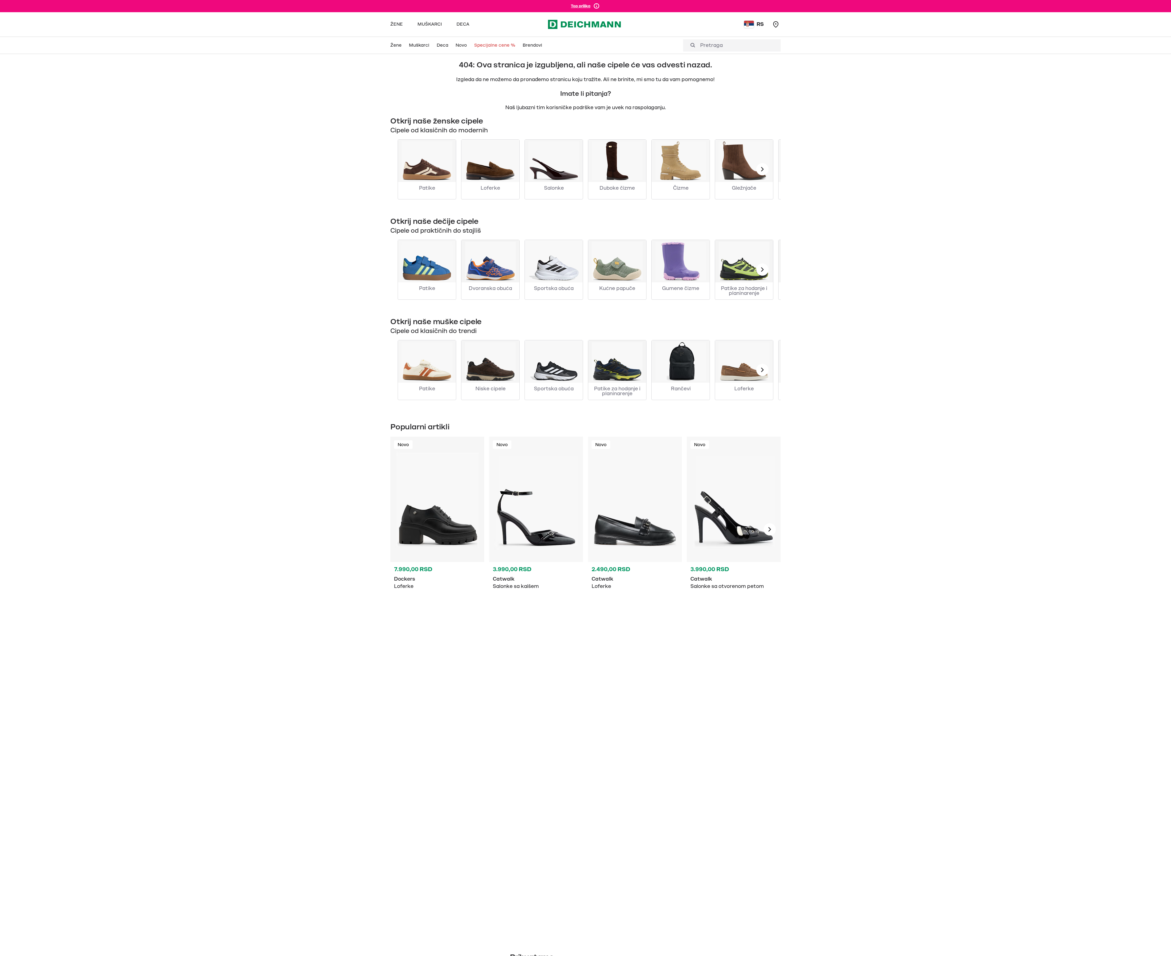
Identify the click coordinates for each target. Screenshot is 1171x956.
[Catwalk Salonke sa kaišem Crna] (536, 529)
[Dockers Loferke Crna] (437, 529)
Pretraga (711, 45)
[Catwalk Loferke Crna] (635, 529)
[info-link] (596, 6)
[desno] (770, 529)
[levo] (762, 169)
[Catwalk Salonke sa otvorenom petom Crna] (734, 529)
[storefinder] (776, 24)
